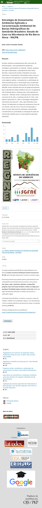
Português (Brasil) (12, 401)
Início (3, 6)
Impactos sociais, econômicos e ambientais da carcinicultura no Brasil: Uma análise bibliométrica (19, 369)
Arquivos (10, 6)
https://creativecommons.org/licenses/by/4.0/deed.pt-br (19, 312)
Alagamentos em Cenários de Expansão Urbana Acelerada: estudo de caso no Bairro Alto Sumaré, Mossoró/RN (19, 355)
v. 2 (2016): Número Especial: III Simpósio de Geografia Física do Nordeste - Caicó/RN (20, 9)
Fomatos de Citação (9, 241)
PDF (6, 208)
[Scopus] (20, 437)
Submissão (7, 321)
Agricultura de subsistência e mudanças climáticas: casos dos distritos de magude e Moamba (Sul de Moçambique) (20, 377)
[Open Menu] (2, 2)
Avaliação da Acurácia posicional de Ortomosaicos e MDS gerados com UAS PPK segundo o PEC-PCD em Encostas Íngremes (20, 386)
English (9, 403)
